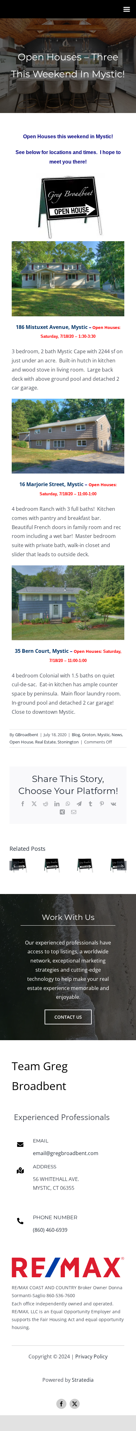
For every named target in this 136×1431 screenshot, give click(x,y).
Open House (21, 742)
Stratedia (83, 1379)
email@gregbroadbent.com (65, 1153)
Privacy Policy (91, 1356)
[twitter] (75, 1404)
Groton (89, 734)
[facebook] (61, 1404)
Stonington (68, 742)
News (117, 734)
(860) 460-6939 (50, 1229)
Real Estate (45, 742)
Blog (76, 734)
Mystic (103, 734)
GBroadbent (26, 734)
